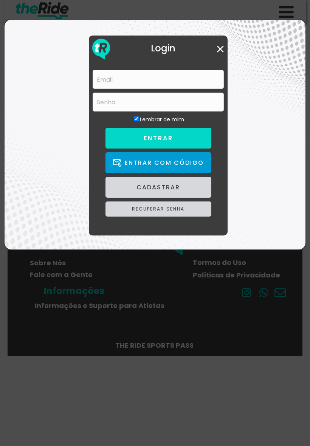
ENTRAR (158, 138)
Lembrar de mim (162, 119)
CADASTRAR (158, 187)
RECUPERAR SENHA (158, 209)
